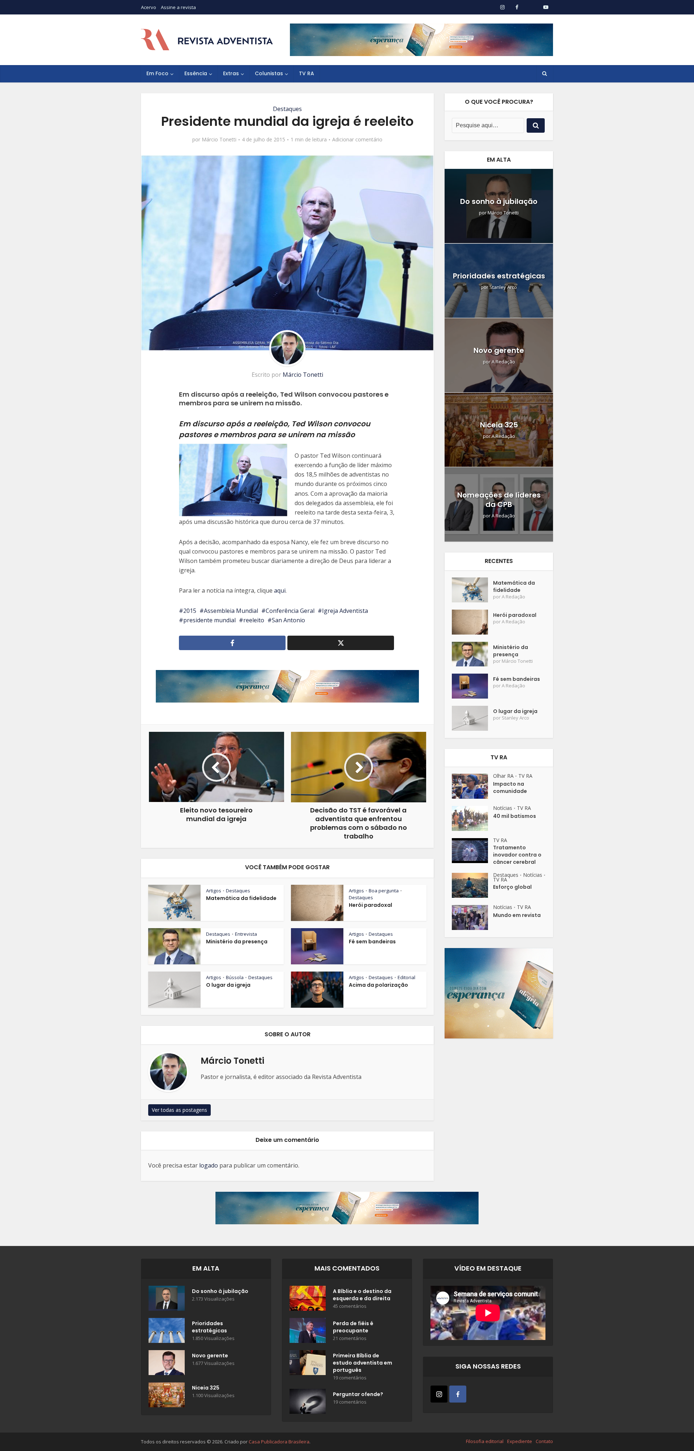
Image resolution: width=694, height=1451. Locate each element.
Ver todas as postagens (179, 1109)
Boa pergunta (384, 890)
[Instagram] (438, 1394)
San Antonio (288, 620)
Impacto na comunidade (510, 787)
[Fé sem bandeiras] (472, 686)
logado (208, 1165)
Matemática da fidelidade (241, 898)
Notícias (502, 808)
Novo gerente (499, 350)
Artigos (213, 890)
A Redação (503, 362)
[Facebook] (457, 1394)
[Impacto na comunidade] (472, 786)
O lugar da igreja (228, 985)
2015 (189, 611)
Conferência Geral (290, 611)
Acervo (148, 7)
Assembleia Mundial (231, 611)
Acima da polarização (378, 985)
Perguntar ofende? (358, 1394)
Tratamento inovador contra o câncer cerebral (517, 855)
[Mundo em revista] (472, 917)
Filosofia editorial (485, 1441)
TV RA (306, 73)
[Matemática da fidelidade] (472, 589)
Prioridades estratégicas (499, 276)
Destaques (287, 109)
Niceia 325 (499, 425)
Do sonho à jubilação (498, 201)
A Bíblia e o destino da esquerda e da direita (362, 1295)
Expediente (519, 1441)
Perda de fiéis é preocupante (353, 1327)
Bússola (235, 977)
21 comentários (350, 1338)
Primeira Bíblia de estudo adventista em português (362, 1363)
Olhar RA (503, 775)
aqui (280, 590)
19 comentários (350, 1378)
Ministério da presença (236, 941)
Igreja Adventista (345, 611)
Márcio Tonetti (219, 139)
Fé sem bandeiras (372, 941)
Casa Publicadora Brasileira (279, 1441)
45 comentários (350, 1306)
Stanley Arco (503, 287)
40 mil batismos (514, 816)
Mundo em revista (517, 915)
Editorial (406, 977)
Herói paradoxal (370, 905)
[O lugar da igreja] (472, 718)
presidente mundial (209, 620)
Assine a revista (178, 7)
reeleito (253, 620)
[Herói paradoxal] (472, 622)
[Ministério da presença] (472, 654)
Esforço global (512, 887)
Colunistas (269, 73)
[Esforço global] (472, 885)
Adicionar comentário (357, 139)
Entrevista (246, 934)
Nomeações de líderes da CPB (499, 499)
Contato (544, 1441)
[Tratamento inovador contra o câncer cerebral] (472, 850)
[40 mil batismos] (472, 818)
